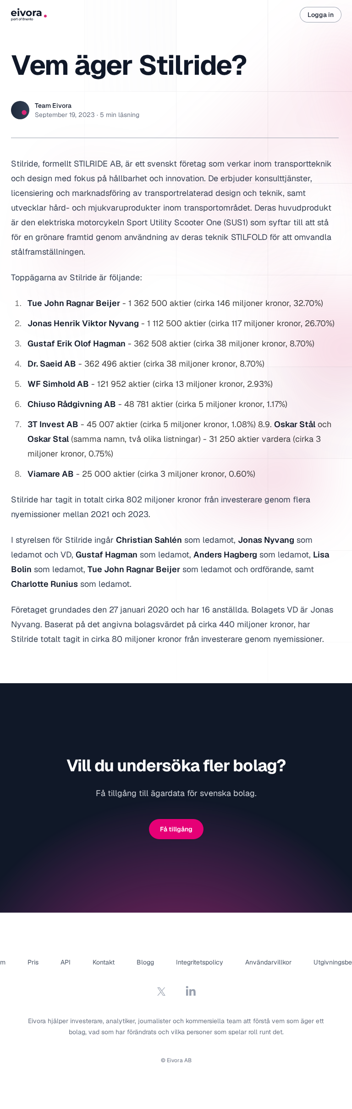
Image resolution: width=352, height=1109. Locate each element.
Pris (33, 962)
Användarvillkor (268, 962)
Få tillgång (176, 829)
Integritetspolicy (199, 962)
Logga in (321, 15)
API (65, 962)
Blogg (145, 962)
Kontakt (104, 962)
